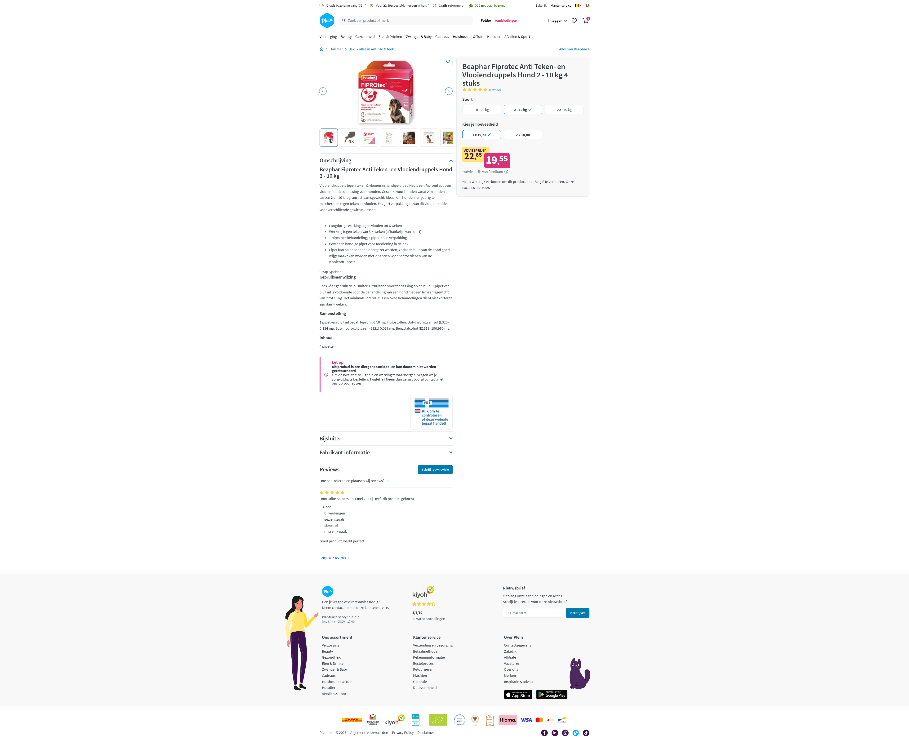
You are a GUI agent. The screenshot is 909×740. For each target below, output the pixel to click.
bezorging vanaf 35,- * (346, 5)
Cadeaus (442, 36)
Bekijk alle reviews (333, 558)
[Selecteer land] (578, 5)
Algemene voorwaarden (369, 732)
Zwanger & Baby (419, 36)
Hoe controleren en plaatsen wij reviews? (352, 480)
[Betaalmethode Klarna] (508, 720)
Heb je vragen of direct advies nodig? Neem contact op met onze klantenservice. (355, 604)
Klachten (420, 675)
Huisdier (494, 36)
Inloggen (555, 20)
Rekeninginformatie (429, 657)
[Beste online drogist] (475, 720)
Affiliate (510, 657)
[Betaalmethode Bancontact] (562, 719)
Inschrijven (578, 613)
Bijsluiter (330, 438)
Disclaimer (425, 732)
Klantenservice (560, 5)
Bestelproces (423, 663)
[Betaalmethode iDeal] (550, 719)
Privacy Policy (403, 732)
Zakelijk (541, 5)
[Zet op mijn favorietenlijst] (448, 61)
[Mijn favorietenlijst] (574, 21)
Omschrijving (335, 160)
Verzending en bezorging (433, 645)
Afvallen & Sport (517, 36)
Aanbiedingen (506, 20)
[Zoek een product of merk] (342, 20)
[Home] (322, 49)
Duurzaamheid (425, 687)
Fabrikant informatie (345, 452)
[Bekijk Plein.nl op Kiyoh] (395, 720)
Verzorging (328, 36)
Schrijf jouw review (435, 469)
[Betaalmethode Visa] (526, 720)
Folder (486, 20)
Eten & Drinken (390, 36)
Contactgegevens (517, 645)
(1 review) (495, 90)
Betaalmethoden (426, 651)
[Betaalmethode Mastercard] (539, 719)
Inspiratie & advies (518, 681)
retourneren (452, 5)
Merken (510, 675)
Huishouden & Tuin (468, 36)
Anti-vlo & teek (382, 49)
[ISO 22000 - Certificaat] (459, 720)
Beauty (346, 36)
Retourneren (423, 669)
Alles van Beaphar (573, 49)
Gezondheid (365, 36)
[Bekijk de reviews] (475, 89)
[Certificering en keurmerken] (438, 720)
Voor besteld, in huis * (402, 5)
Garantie (420, 681)
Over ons (511, 669)
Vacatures (512, 663)
